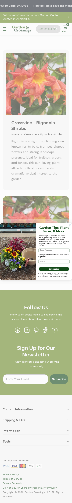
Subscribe (54, 269)
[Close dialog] (70, 225)
